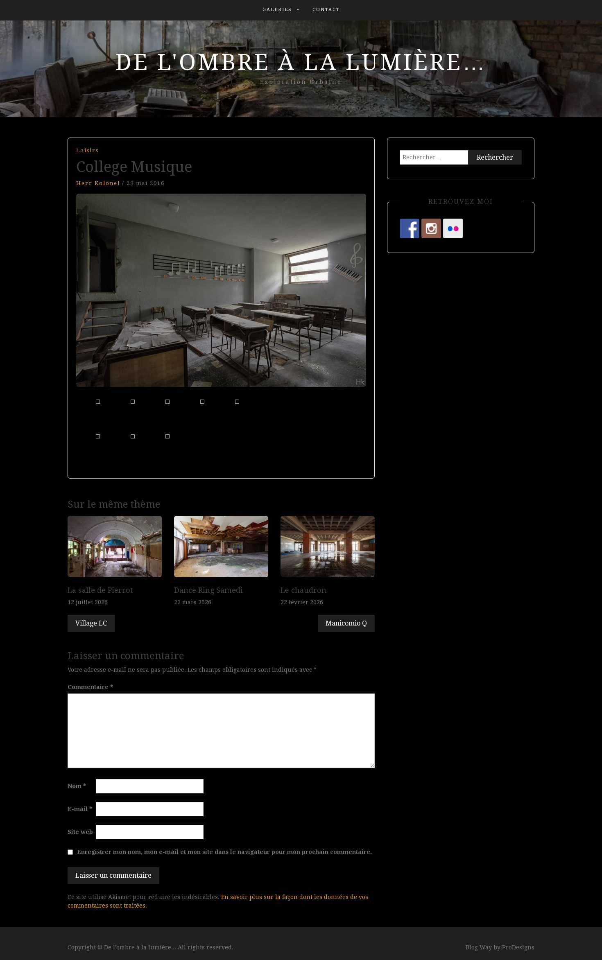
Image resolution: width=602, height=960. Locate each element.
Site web (80, 832)
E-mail (80, 809)
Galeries (277, 9)
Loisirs (87, 150)
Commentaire (90, 687)
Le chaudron (303, 590)
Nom (77, 786)
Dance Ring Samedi (208, 590)
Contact (326, 9)
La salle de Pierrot (100, 590)
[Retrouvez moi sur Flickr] (453, 228)
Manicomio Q (346, 623)
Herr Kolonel (98, 183)
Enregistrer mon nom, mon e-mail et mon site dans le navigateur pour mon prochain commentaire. (224, 852)
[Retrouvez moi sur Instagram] (431, 228)
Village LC (91, 623)
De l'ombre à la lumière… (301, 62)
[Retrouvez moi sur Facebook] (409, 228)
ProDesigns (518, 947)
